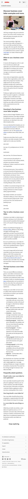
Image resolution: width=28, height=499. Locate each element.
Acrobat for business (6, 5)
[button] (20, 2)
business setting (7, 229)
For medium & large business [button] (8, 440)
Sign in (24, 2)
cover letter (6, 52)
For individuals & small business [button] (8, 436)
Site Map (19, 465)
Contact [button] (3, 449)
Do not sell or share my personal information (9, 465)
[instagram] (5, 459)
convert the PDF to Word (9, 127)
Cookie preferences (10, 463)
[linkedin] (10, 459)
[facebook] (3, 459)
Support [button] (4, 446)
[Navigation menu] (2, 2)
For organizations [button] (5, 443)
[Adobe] (7, 2)
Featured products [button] (6, 452)
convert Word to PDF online (13, 258)
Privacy (19, 461)
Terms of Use (4, 463)
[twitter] (7, 459)
